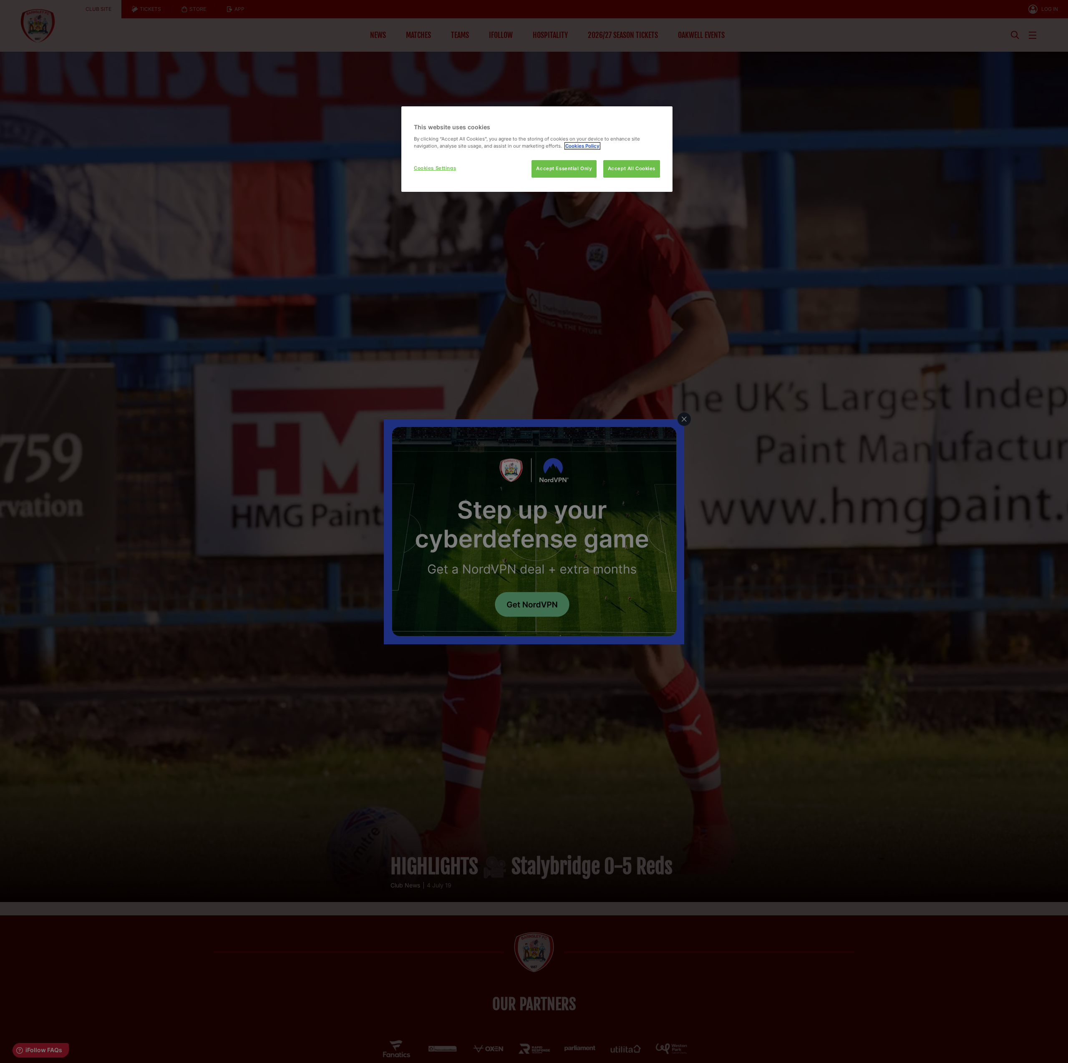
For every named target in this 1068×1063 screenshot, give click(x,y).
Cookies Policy (582, 146)
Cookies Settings (435, 168)
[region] (537, 149)
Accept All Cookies (631, 168)
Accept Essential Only (564, 168)
